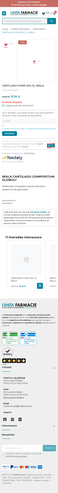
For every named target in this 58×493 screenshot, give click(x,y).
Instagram (12, 420)
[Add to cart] (40, 286)
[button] (4, 266)
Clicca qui (29, 153)
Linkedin (20, 420)
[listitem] (26, 266)
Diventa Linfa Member (29, 2)
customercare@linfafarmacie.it (17, 406)
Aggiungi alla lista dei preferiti (19, 105)
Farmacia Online (38, 212)
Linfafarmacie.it (18, 475)
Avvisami (9, 133)
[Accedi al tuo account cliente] (50, 13)
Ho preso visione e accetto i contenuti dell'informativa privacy (29, 129)
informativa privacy (18, 456)
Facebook (4, 420)
